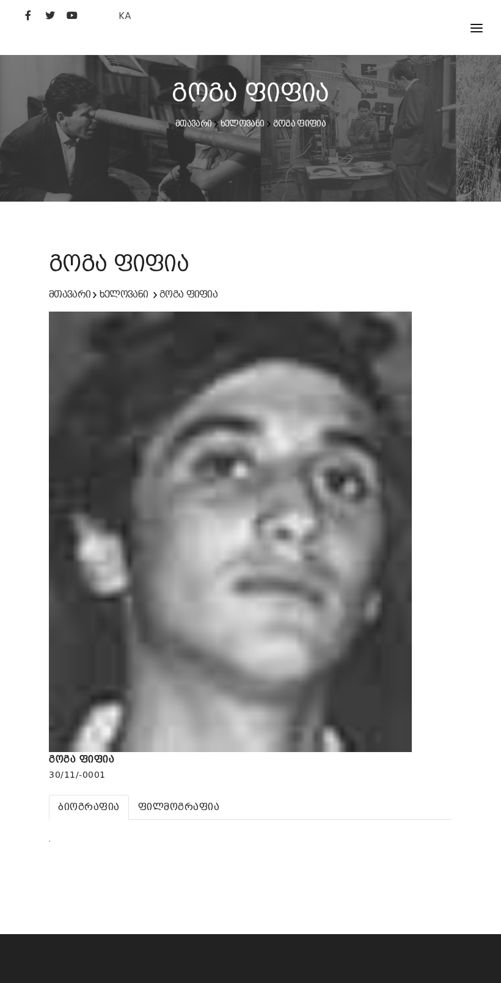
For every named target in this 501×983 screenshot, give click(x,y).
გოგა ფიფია (299, 123)
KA (125, 16)
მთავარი (193, 123)
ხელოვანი (242, 123)
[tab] (89, 807)
